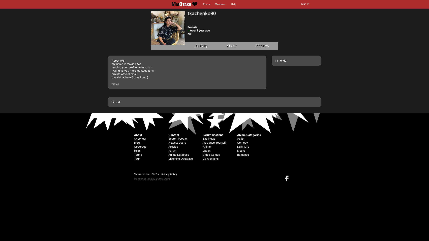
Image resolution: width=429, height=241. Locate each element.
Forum (206, 4)
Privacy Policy (169, 174)
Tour (137, 158)
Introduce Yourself (214, 142)
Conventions (211, 158)
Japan (206, 150)
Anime (207, 146)
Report (116, 102)
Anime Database (178, 154)
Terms (138, 154)
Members (220, 4)
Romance (243, 154)
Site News (209, 138)
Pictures (262, 46)
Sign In (305, 4)
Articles (173, 146)
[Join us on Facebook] (288, 178)
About (231, 46)
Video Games (211, 154)
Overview (140, 138)
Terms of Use (141, 174)
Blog (137, 142)
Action (241, 138)
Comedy (242, 142)
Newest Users (177, 142)
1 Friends (280, 60)
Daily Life (243, 146)
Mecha (241, 150)
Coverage (140, 146)
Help (233, 4)
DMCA (155, 174)
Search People (177, 138)
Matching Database (180, 158)
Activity (201, 46)
